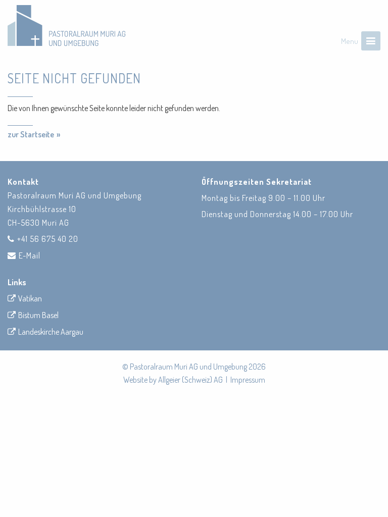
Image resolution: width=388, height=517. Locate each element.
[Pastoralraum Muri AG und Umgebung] (66, 25)
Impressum (247, 380)
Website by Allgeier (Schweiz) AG (173, 380)
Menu (349, 41)
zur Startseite (31, 134)
